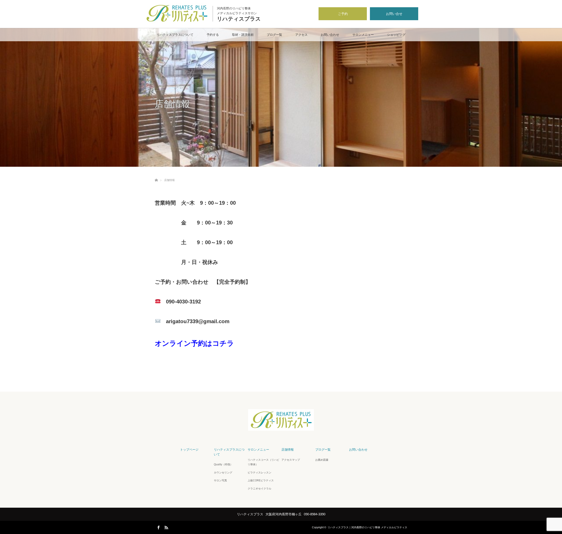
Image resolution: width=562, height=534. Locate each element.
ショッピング (396, 34)
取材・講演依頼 (243, 34)
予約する (213, 34)
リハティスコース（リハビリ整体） (263, 462)
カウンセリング (223, 472)
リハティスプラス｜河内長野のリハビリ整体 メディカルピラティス (367, 527)
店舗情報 (287, 449)
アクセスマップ (290, 459)
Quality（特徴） (223, 464)
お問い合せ (394, 14)
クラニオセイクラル (259, 488)
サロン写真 (220, 480)
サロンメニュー (363, 34)
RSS (165, 526)
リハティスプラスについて (175, 34)
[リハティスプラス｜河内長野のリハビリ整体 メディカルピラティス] (177, 22)
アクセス (301, 34)
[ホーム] (156, 175)
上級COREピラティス (261, 480)
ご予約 (343, 14)
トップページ (189, 449)
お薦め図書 (321, 459)
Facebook (158, 526)
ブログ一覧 (274, 34)
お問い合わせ (330, 34)
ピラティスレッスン (259, 472)
